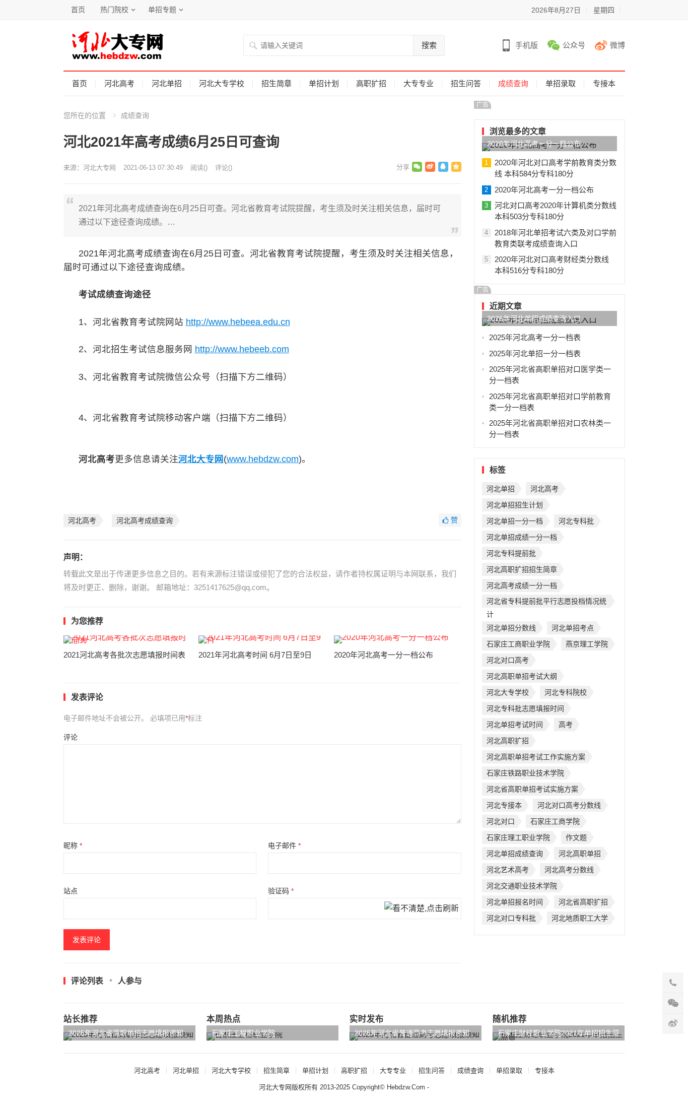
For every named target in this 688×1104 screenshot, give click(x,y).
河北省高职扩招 (583, 902)
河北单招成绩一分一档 (522, 537)
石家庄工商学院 (555, 821)
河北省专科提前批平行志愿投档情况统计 (546, 602)
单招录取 (560, 83)
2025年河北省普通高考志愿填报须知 (412, 1033)
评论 (70, 737)
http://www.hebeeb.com (242, 349)
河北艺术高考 (508, 870)
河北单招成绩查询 (515, 854)
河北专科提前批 (511, 553)
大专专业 (418, 83)
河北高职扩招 (508, 741)
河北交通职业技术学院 (522, 886)
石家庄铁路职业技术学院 (525, 773)
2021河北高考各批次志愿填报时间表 (124, 655)
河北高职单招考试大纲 (522, 676)
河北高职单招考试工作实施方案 (536, 757)
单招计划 (324, 83)
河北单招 (167, 83)
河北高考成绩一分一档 (522, 585)
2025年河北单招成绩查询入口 (534, 318)
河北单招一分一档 (515, 521)
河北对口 (501, 821)
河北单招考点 (573, 628)
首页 (78, 10)
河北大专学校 (221, 83)
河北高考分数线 (569, 870)
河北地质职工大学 (580, 918)
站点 (70, 891)
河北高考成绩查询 (144, 520)
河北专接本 (504, 805)
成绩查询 (513, 83)
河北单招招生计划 (515, 505)
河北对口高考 (508, 660)
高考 (566, 725)
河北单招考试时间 (515, 725)
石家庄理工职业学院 (518, 837)
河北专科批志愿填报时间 (525, 708)
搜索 (429, 45)
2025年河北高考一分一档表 (535, 337)
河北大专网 (99, 167)
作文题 (576, 837)
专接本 (604, 83)
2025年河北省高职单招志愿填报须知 (125, 1033)
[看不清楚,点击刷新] (421, 909)
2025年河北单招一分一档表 (535, 353)
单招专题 (162, 10)
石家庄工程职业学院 (243, 1033)
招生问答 (466, 83)
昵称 (72, 845)
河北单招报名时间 (515, 902)
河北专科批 (576, 521)
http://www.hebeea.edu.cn (238, 322)
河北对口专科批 (511, 918)
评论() (223, 167)
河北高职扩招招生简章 (522, 569)
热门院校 (114, 10)
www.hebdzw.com (263, 459)
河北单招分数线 (511, 628)
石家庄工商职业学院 (518, 644)
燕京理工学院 (587, 644)
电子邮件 (284, 845)
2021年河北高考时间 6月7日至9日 (255, 655)
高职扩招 (371, 83)
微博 (617, 45)
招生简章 (276, 83)
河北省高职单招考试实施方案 (532, 789)
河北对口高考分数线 (569, 805)
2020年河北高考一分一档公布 (383, 655)
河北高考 (119, 83)
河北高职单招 (580, 854)
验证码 (281, 891)
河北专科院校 (565, 692)
